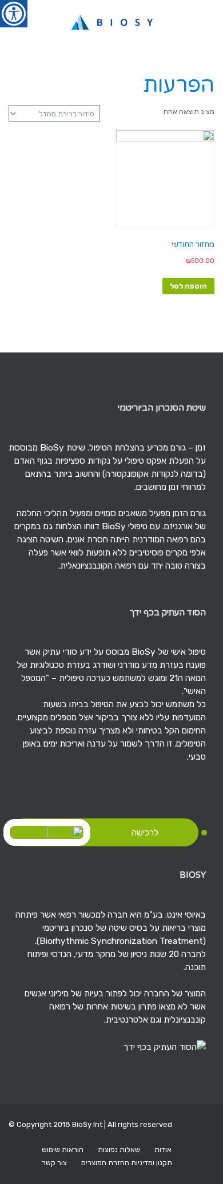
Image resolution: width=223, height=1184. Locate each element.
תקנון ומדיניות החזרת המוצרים (126, 1162)
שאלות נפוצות (119, 1149)
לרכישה (145, 832)
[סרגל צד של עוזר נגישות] (13, 13)
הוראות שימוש (62, 1149)
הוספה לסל (188, 286)
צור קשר (54, 1162)
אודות (163, 1149)
